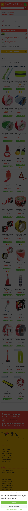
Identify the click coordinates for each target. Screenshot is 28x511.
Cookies (7, 509)
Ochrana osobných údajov (16, 509)
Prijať (14, 502)
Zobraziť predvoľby (14, 506)
